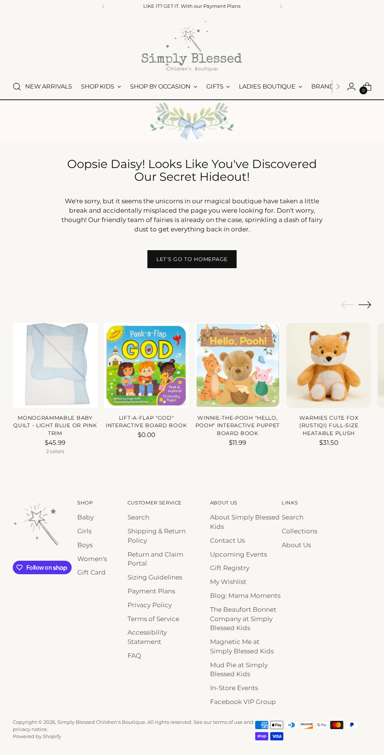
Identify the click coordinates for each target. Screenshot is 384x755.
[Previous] (103, 6)
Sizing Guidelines (155, 577)
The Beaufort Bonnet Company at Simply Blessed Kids (243, 619)
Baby (85, 517)
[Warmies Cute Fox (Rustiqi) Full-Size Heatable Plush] (328, 365)
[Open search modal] (16, 86)
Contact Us (227, 540)
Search (138, 517)
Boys (85, 545)
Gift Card (91, 572)
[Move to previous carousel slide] (347, 305)
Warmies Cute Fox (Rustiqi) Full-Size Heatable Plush (328, 425)
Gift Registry (229, 568)
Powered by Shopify (37, 736)
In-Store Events (234, 688)
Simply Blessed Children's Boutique (101, 722)
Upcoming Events (238, 554)
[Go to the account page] (351, 86)
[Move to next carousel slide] (364, 304)
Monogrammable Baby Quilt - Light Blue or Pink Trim (55, 425)
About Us (296, 545)
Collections (299, 531)
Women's (92, 559)
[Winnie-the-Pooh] (237, 365)
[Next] (281, 6)
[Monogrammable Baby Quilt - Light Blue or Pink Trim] (55, 365)
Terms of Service (153, 619)
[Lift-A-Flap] (146, 365)
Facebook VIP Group (243, 701)
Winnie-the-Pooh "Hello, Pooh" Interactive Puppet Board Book (237, 425)
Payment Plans (151, 591)
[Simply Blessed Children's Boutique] (192, 45)
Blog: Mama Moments (245, 595)
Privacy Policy (150, 605)
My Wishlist (228, 581)
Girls (84, 531)
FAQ (134, 655)
